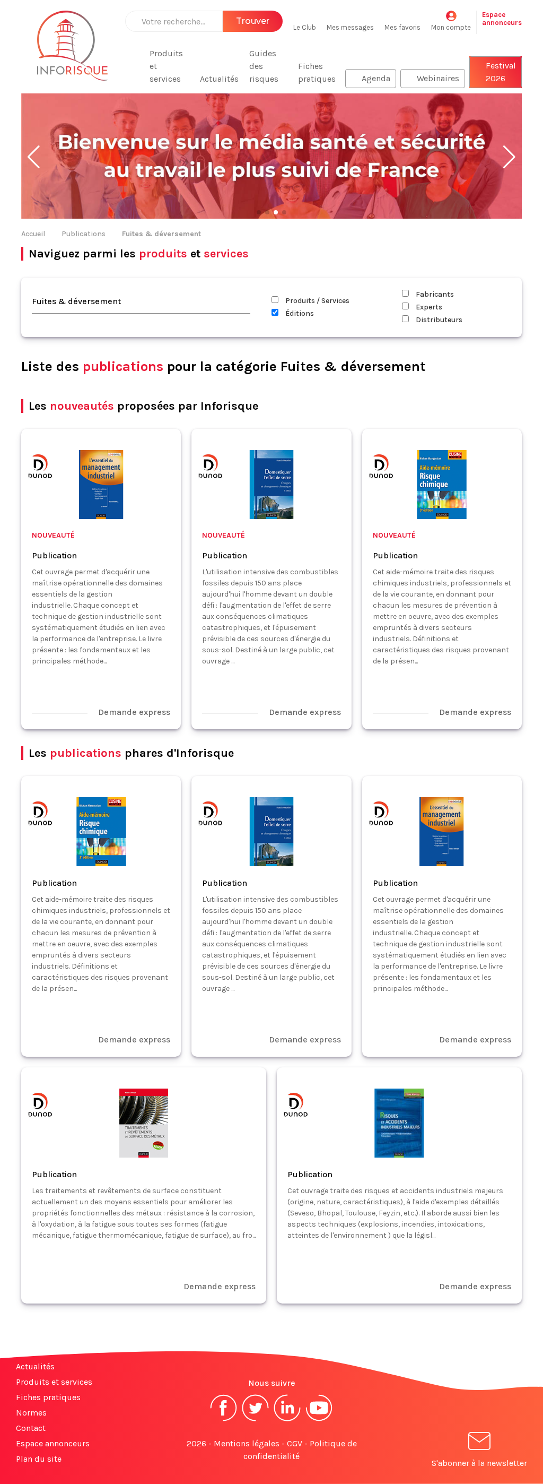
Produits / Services (316, 300)
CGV (294, 1443)
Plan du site (39, 1459)
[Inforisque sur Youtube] (319, 1420)
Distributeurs (438, 319)
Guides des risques (263, 66)
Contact (31, 1428)
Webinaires (438, 78)
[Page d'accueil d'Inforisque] (72, 52)
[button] (34, 157)
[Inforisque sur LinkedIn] (287, 1420)
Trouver (252, 21)
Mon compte (451, 27)
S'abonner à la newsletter (479, 1463)
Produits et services (166, 66)
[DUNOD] (40, 468)
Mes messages (350, 27)
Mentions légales (246, 1443)
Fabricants (434, 294)
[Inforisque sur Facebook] (224, 1420)
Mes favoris (402, 27)
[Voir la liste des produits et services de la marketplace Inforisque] (271, 157)
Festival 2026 (501, 72)
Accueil (33, 233)
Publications (84, 233)
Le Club (304, 27)
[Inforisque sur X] (255, 1420)
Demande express (134, 712)
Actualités (219, 79)
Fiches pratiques (317, 72)
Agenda (376, 78)
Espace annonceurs (53, 1443)
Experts (428, 307)
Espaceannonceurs (502, 19)
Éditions (299, 313)
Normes (31, 1413)
